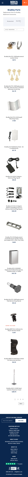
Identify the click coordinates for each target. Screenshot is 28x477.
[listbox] (13, 29)
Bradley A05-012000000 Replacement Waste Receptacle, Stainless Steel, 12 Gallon (14, 270)
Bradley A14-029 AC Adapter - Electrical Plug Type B (14, 177)
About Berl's (14, 449)
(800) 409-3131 (9, 472)
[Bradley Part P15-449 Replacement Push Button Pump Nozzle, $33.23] (14, 288)
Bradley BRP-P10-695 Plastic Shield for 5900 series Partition (14, 359)
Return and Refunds (14, 436)
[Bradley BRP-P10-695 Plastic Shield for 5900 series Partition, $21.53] (14, 347)
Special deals (14, 460)
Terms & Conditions (14, 430)
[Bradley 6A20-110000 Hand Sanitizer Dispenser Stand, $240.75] (14, 377)
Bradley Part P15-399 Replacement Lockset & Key (14, 57)
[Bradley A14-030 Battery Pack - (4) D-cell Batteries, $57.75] (14, 135)
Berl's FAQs (14, 453)
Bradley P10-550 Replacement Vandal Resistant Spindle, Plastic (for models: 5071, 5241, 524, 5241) (14, 238)
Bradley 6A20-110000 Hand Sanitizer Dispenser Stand (14, 389)
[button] (14, 22)
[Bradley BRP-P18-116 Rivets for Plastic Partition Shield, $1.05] (14, 317)
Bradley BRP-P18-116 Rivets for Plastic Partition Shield (14, 329)
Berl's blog (14, 458)
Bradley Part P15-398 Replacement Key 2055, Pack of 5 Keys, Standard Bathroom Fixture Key (14, 87)
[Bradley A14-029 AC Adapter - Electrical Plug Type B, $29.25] (14, 165)
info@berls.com (18, 472)
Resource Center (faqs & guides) (14, 441)
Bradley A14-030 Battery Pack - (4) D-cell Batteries (14, 147)
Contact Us (14, 451)
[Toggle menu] (2, 3)
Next (21, 403)
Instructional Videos (14, 443)
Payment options (14, 432)
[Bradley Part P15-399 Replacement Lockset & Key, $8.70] (14, 45)
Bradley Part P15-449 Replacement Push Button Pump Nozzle (14, 300)
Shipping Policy (14, 434)
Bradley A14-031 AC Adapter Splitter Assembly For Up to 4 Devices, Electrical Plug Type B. (14, 207)
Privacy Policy (14, 428)
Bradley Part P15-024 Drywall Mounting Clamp (14, 118)
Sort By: (6, 29)
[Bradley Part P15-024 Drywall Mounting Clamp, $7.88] (14, 105)
